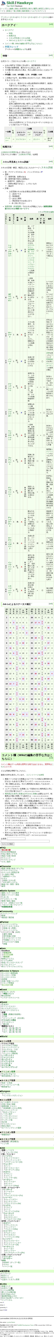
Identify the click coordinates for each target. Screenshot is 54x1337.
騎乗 (10, 934)
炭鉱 (13, 1104)
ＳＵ (5, 1030)
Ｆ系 (5, 1028)
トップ (3, 9)
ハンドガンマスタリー (31, 260)
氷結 (8, 1104)
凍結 (16, 9)
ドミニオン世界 (8, 1072)
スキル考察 (16, 1108)
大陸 (3, 1104)
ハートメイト (15, 940)
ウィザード (8, 1190)
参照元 (41, 9)
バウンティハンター (13, 1160)
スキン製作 (6, 862)
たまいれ (5, 897)
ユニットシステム (11, 930)
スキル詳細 (47, 167)
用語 (3, 856)
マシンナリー (10, 1227)
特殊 (5, 880)
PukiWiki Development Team (25, 1325)
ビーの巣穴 (6, 1102)
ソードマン (8, 1156)
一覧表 (6, 874)
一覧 (14, 11)
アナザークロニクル (10, 870)
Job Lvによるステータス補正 (20, 40)
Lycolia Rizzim (11, 1322)
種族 (3, 884)
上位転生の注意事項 (9, 152)
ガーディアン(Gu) (12, 1170)
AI (9, 928)
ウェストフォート (9, 1074)
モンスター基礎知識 (10, 973)
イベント (5, 992)
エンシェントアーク (10, 1110)
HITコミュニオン (9, 297)
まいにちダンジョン (10, 1008)
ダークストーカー (12, 1168)
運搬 (10, 1014)
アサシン (8, 1174)
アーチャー (5, 17)
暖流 (16, 1141)
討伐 (14, 1014)
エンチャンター (11, 1201)
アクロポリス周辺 (9, 1020)
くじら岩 (5, 1143)
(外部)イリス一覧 (15, 903)
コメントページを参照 (35, 775)
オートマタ (16, 938)
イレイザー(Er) (11, 1178)
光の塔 (4, 1122)
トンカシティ (7, 1063)
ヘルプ (33, 11)
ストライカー (22, 17)
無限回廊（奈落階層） (13, 206)
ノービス (10, 1150)
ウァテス (7, 1205)
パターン (15, 1076)
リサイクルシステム (15, 966)
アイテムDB (8, 955)
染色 (3, 962)
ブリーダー (8, 1257)
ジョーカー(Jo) (12, 1152)
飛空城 (11, 917)
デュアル (20, 869)
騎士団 (6, 1024)
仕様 (8, 856)
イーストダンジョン (10, 1118)
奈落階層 (7, 1108)
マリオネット (7, 899)
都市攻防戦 (6, 1076)
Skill (10, 3)
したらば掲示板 (8, 1290)
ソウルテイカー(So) (13, 1219)
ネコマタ (7, 938)
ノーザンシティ (8, 1055)
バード (8, 1209)
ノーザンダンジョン (10, 1116)
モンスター (6, 975)
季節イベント (9, 994)
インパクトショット (9, 567)
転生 (13, 869)
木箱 (3, 981)
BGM (14, 856)
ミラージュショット (9, 590)
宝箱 (8, 981)
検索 (19, 11)
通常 (5, 934)
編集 (11, 9)
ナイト (8, 1166)
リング (14, 914)
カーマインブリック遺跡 (11, 1128)
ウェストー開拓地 (11, 1053)
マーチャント (9, 1247)
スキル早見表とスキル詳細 (19, 38)
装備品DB (7, 953)
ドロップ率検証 (8, 983)
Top (8, 6)
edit (51, 24)
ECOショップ (7, 1277)
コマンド (12, 860)
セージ (8, 1194)
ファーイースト (8, 1057)
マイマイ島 (6, 1065)
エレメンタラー (11, 1199)
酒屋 (5, 1014)
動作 (8, 854)
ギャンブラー (10, 1251)
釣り (3, 966)
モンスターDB (7, 985)
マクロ (4, 860)
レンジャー (8, 1239)
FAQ (3, 854)
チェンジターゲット (49, 366)
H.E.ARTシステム (10, 882)
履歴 (35, 9)
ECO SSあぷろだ (8, 1294)
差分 (30, 9)
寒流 (12, 1141)
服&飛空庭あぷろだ (9, 1296)
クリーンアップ (10, 1018)
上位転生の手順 (24, 154)
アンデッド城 (7, 1120)
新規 (9, 11)
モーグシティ (7, 1059)
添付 (47, 9)
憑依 (3, 895)
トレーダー (9, 1249)
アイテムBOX (7, 960)
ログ (12, 992)
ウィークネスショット (9, 435)
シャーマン (8, 1197)
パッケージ (6, 1273)
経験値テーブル (10, 876)
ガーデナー (8, 1258)
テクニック (6, 858)
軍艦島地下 (6, 1135)
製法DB (6, 957)
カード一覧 (8, 905)
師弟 (3, 915)
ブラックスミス (11, 1225)
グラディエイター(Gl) (13, 1162)
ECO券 (21, 1018)
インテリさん (7, 1300)
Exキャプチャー (10, 1112)
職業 (3, 869)
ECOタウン (6, 1087)
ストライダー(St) (12, 1245)
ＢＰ (5, 1032)
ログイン (40, 11)
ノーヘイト (9, 361)
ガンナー (39, 17)
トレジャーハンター (13, 1243)
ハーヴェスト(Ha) (12, 1237)
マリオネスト (10, 1235)
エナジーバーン (49, 451)
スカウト (7, 1172)
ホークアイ (9, 30)
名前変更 (23, 9)
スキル (13, 17)
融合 (13, 901)
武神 (48, 353)
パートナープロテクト (10, 1010)
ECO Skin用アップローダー (12, 1298)
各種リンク (6, 1286)
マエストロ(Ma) (11, 1229)
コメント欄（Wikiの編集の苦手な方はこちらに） (24, 44)
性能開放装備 (7, 907)
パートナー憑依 (13, 895)
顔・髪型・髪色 (13, 884)
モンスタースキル (9, 977)
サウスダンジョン (9, 1124)
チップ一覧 (15, 1262)
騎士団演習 (6, 996)
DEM (4, 1260)
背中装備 (7, 936)
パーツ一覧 (8, 1266)
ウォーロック (9, 1213)
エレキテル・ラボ (11, 1049)
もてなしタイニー (9, 964)
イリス (4, 903)
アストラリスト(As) (13, 1203)
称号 (3, 886)
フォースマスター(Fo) (14, 1195)
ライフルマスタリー (31, 254)
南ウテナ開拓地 (10, 1051)
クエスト (5, 1004)
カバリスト (9, 1215)
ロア (12, 942)
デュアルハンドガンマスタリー (31, 266)
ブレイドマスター (12, 1158)
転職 (8, 869)
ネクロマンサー (11, 1217)
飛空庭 (4, 917)
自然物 (4, 979)
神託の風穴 (6, 1126)
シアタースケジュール (10, 998)
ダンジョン (6, 1093)
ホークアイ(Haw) (12, 1186)
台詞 (17, 932)
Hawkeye (25, 3)
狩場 (14, 975)
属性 (3, 893)
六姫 (5, 1016)
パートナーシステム (10, 924)
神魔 (5, 944)
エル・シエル (7, 1083)
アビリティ (18, 905)
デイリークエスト (9, 1006)
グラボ (14, 854)
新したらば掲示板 (9, 1292)
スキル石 (12, 880)
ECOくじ (5, 1275)
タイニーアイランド (11, 1047)
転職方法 (12, 36)
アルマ (6, 942)
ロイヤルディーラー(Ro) (15, 1253)
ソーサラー (9, 1192)
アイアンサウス (8, 1061)
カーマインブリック (10, 1067)
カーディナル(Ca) (12, 1211)
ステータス (6, 872)
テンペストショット (9, 492)
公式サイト (6, 1288)
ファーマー (8, 1231)
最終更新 (25, 11)
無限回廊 (5, 1106)
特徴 (10, 33)
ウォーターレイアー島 (10, 1085)
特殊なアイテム (8, 959)
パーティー (6, 914)
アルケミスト (10, 1233)
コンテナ (15, 981)
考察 (12, 874)
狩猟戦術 (49, 359)
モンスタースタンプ (15, 962)
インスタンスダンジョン (13, 1095)
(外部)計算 (15, 872)
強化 (8, 901)
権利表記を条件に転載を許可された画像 (21, 794)
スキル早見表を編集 (46, 212)
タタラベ (7, 1223)
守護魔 (6, 940)
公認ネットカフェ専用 (10, 1279)
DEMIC (6, 1262)
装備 (5, 928)
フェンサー (8, 1164)
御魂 (17, 942)
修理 (3, 901)
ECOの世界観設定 (9, 852)
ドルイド (8, 1207)
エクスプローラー (12, 1241)
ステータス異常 (13, 893)
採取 (18, 1014)
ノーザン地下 (7, 1114)
